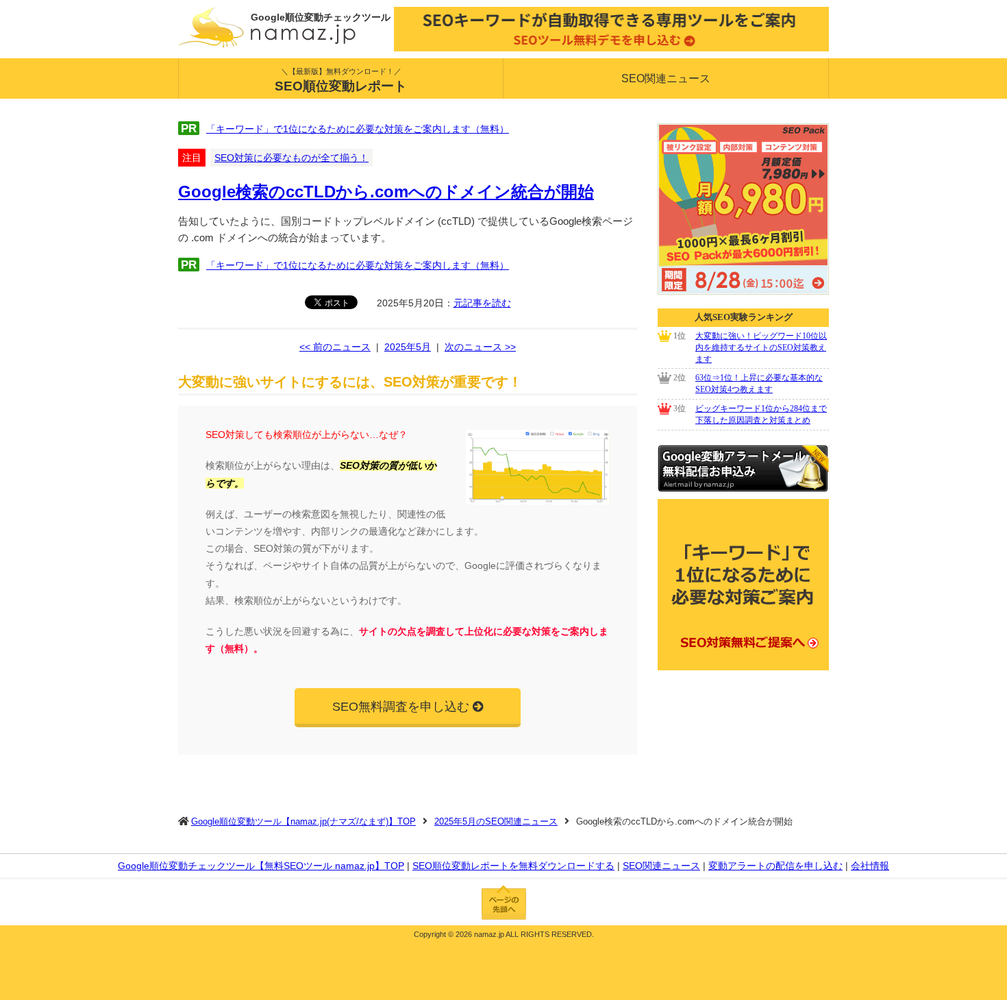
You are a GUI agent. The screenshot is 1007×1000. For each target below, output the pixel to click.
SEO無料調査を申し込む (400, 707)
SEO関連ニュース (665, 78)
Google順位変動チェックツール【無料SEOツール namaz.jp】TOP (261, 865)
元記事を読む (482, 302)
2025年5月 (407, 346)
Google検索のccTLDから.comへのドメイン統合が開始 (386, 191)
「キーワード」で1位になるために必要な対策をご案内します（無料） (357, 128)
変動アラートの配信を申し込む (775, 865)
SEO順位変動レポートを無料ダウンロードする (513, 865)
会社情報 (870, 865)
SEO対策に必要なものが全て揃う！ (291, 157)
